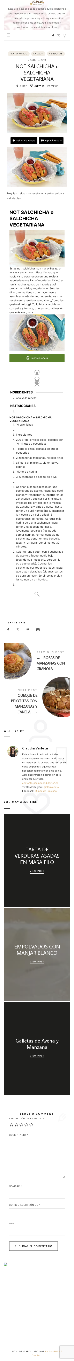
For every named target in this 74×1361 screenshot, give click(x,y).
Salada (38, 53)
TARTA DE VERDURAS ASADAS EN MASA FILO (36, 855)
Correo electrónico (25, 1204)
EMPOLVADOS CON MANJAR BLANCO (37, 949)
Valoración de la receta (26, 1118)
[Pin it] (27, 629)
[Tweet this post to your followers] (18, 629)
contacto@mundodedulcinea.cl (40, 783)
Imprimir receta (53, 140)
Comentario (18, 1134)
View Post (37, 870)
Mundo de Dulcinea (46, 791)
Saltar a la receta (26, 140)
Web (12, 1223)
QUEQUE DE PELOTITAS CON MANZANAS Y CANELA (37, 702)
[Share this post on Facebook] (8, 629)
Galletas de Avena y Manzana (36, 1043)
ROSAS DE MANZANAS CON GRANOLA (37, 661)
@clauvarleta (51, 787)
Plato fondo (19, 53)
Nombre (15, 1186)
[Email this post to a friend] (37, 629)
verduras (56, 53)
